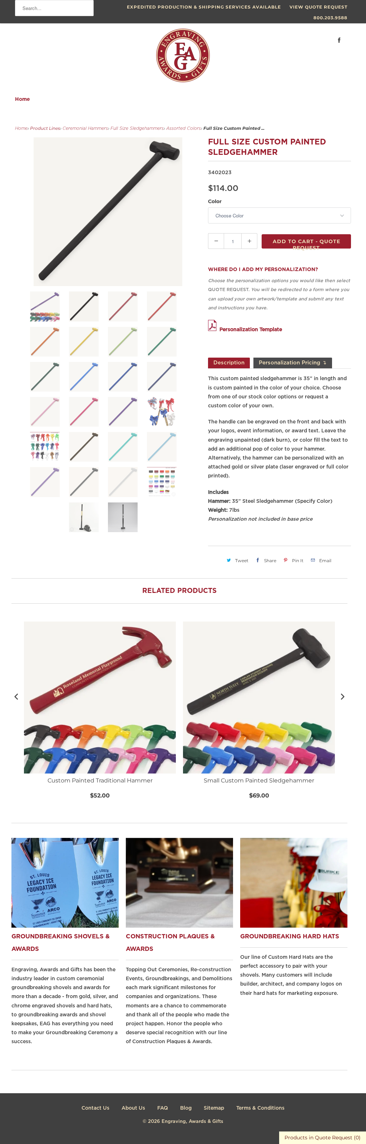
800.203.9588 (330, 17)
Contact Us (95, 1108)
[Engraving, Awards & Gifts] (183, 58)
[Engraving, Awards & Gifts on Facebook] (339, 40)
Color (215, 201)
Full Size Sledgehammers (137, 129)
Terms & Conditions (260, 1108)
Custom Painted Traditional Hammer (100, 780)
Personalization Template (250, 330)
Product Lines (45, 128)
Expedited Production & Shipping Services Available (204, 7)
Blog (186, 1108)
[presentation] (16, 696)
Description (228, 362)
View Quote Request (318, 7)
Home (22, 99)
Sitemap (214, 1108)
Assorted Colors (183, 129)
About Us (133, 1108)
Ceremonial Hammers (85, 129)
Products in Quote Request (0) (323, 1137)
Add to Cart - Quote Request (306, 243)
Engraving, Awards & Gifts (192, 1122)
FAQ (162, 1108)
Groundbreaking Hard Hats (289, 936)
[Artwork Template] (213, 330)
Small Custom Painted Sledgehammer (259, 780)
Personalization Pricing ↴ (293, 362)
